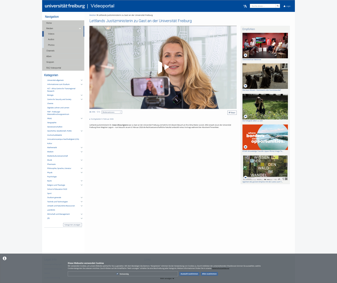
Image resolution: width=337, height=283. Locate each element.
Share (232, 112)
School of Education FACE (57, 189)
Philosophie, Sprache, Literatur (59, 168)
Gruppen (50, 62)
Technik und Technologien (57, 201)
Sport (49, 193)
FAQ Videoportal (53, 68)
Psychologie (52, 176)
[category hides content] (81, 80)
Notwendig (124, 274)
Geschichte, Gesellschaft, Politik (59, 131)
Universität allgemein (55, 80)
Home (49, 23)
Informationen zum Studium (58, 84)
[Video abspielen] (163, 67)
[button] (63, 23)
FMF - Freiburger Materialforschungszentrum (58, 113)
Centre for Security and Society (59, 99)
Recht (49, 181)
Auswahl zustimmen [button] (189, 274)
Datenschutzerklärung (220, 268)
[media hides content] (80, 28)
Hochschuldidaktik (54, 135)
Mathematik (52, 147)
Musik (49, 160)
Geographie (51, 122)
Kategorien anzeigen (72, 225)
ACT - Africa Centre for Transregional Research (61, 89)
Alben (48, 56)
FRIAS (49, 118)
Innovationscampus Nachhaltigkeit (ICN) (63, 139)
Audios (51, 39)
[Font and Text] (245, 6)
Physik (49, 172)
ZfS (48, 218)
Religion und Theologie (56, 185)
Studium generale (54, 197)
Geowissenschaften (54, 127)
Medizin (50, 151)
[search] (263, 6)
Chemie (50, 103)
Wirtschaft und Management (58, 214)
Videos (51, 34)
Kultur (49, 143)
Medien (49, 28)
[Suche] (278, 6)
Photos (51, 45)
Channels (50, 51)
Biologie (50, 95)
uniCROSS (51, 210)
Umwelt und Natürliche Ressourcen (61, 206)
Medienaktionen (108, 112)
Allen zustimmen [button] (209, 274)
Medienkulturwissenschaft (57, 156)
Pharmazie (51, 164)
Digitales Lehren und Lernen (58, 107)
